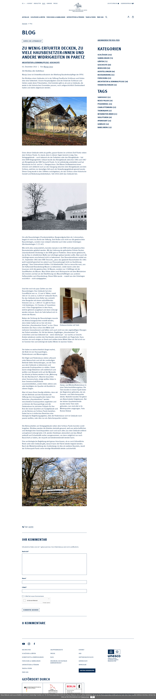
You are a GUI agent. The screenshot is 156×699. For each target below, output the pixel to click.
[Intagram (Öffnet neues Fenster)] (29, 643)
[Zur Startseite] (78, 7)
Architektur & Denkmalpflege (35, 63)
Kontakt (29, 3)
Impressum (82, 665)
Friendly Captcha (46, 602)
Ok (92, 697)
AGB (80, 653)
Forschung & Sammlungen (55, 17)
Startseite (24, 23)
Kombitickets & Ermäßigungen (33, 657)
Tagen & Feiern (91, 17)
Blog (43, 3)
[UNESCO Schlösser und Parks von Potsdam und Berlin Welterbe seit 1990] (114, 655)
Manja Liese (48, 67)
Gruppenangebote (56, 650)
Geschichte (55, 63)
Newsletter (37, 3)
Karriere (49, 3)
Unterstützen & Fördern (75, 17)
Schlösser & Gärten (38, 17)
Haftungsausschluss (86, 657)
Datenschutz (83, 661)
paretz (31, 527)
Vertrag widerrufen (87, 670)
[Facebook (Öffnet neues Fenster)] (34, 643)
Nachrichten (26, 650)
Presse (55, 3)
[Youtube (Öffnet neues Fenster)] (23, 643)
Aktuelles (25, 17)
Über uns (100, 17)
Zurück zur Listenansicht (32, 41)
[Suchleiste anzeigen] (106, 17)
